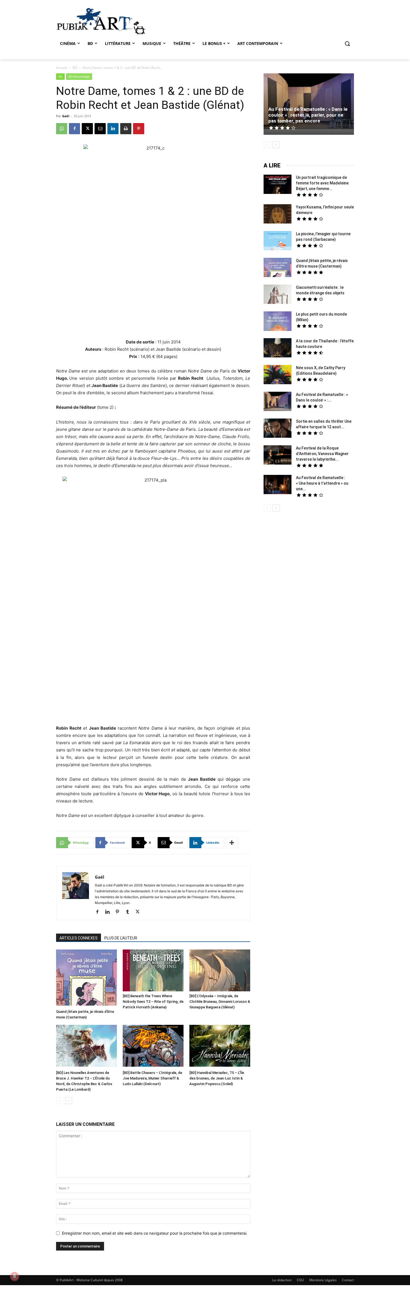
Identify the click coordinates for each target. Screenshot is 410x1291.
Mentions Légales (323, 1280)
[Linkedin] (113, 128)
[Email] (100, 128)
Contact (348, 1280)
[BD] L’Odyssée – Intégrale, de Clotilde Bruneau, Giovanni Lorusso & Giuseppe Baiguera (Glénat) (219, 1001)
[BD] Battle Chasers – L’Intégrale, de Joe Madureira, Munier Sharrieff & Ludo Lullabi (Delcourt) (152, 1078)
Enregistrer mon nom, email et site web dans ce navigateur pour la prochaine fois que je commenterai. (154, 1233)
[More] (232, 842)
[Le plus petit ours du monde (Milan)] (277, 321)
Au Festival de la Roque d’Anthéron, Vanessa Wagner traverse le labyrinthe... (322, 453)
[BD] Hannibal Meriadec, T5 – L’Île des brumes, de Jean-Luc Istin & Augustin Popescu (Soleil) (216, 1078)
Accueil (61, 67)
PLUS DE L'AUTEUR (120, 938)
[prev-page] (59, 1100)
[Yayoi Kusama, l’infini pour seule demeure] (277, 214)
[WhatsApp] (61, 128)
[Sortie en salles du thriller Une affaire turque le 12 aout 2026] (277, 429)
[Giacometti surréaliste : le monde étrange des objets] (277, 295)
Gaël (65, 116)
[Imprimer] (125, 128)
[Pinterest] (138, 128)
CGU (300, 1280)
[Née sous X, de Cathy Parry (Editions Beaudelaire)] (277, 375)
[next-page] (68, 1100)
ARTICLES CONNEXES (78, 938)
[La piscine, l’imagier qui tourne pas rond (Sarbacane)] (277, 240)
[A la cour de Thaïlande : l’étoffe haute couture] (277, 348)
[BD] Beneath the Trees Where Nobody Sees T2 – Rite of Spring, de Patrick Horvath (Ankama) (153, 1001)
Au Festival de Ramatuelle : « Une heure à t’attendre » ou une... (322, 483)
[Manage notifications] (14, 1276)
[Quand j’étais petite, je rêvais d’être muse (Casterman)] (86, 978)
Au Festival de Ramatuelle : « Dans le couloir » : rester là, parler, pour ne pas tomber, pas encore (308, 115)
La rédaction (281, 1280)
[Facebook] (74, 128)
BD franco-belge (79, 76)
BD (75, 67)
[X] (87, 128)
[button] (347, 43)
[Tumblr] (129, 912)
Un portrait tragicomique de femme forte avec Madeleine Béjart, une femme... (322, 183)
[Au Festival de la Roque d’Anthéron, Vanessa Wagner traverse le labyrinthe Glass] (277, 455)
